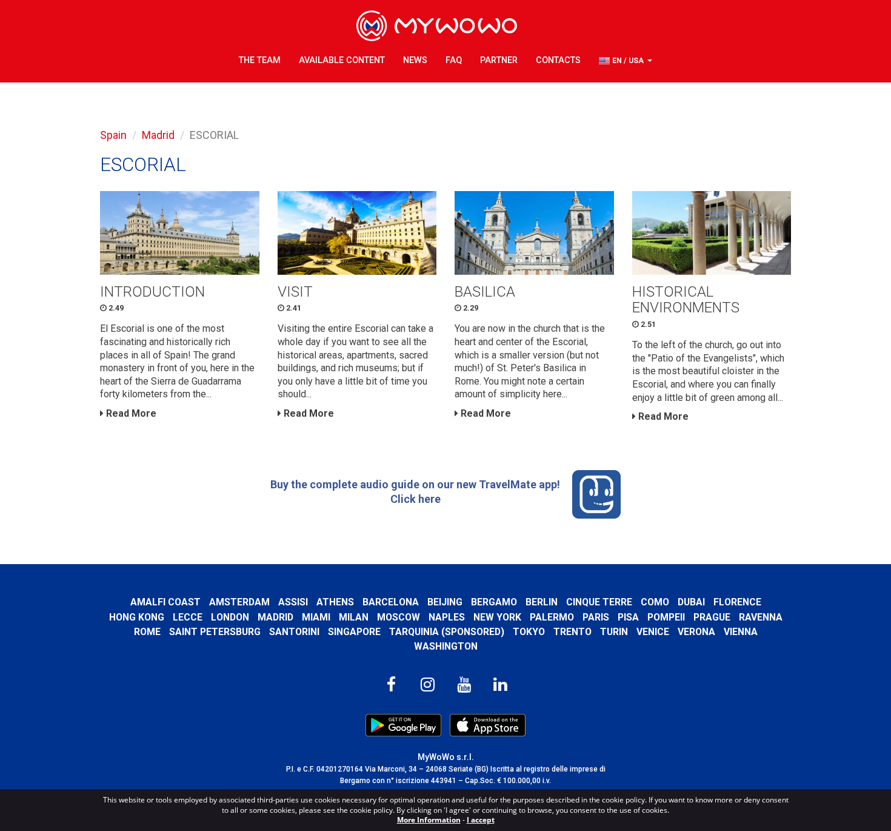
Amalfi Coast (165, 602)
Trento (572, 632)
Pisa (628, 617)
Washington (446, 646)
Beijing (444, 602)
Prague (711, 617)
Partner (499, 60)
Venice (652, 632)
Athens (335, 602)
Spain (113, 135)
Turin (614, 632)
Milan (354, 617)
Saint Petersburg (215, 632)
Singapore (354, 632)
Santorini (294, 632)
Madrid (158, 135)
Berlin (542, 602)
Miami (316, 617)
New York (497, 617)
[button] (625, 60)
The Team (260, 60)
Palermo (552, 617)
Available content (342, 60)
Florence (737, 602)
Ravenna (761, 617)
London (230, 617)
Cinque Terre (599, 602)
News (415, 60)
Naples (447, 617)
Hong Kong (136, 617)
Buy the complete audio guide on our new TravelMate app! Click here (415, 491)
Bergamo (494, 602)
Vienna (741, 632)
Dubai (691, 602)
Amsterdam (239, 602)
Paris (595, 617)
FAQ (454, 60)
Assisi (293, 602)
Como (655, 602)
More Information (429, 820)
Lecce (187, 617)
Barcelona (390, 602)
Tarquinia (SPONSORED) (446, 632)
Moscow (398, 617)
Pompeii (666, 617)
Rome (147, 632)
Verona (696, 632)
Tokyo (529, 632)
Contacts (558, 60)
